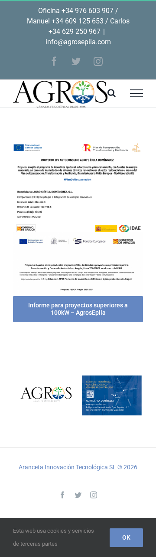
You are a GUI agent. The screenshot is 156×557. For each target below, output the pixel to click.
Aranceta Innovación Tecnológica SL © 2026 (78, 467)
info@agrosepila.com (78, 42)
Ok (126, 537)
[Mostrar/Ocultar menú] (136, 93)
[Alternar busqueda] (111, 93)
